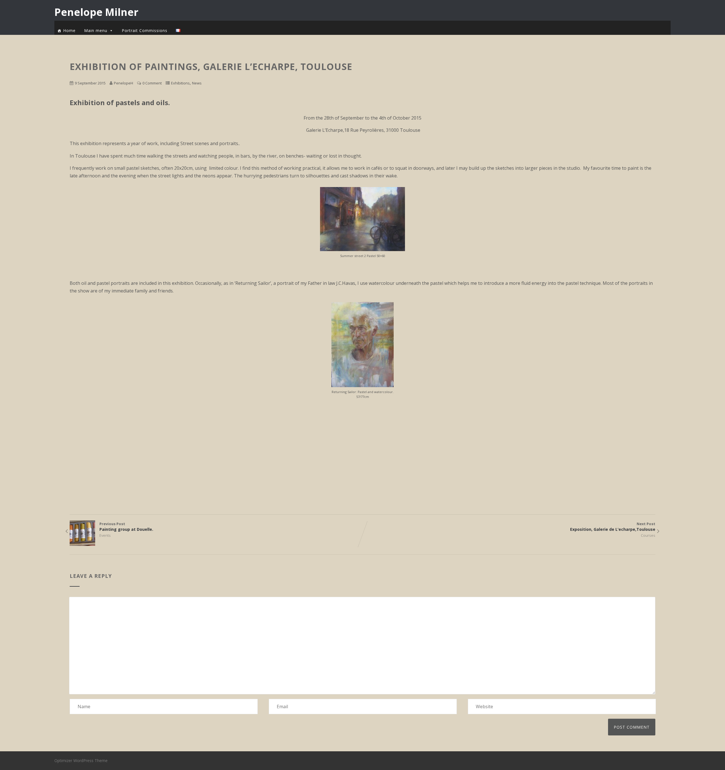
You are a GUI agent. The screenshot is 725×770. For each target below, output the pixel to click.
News (197, 83)
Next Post (612, 526)
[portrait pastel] (362, 385)
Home (69, 30)
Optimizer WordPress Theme (81, 760)
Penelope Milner (96, 12)
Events (105, 535)
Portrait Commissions (144, 30)
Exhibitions (180, 83)
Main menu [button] (95, 30)
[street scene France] (362, 249)
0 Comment (152, 83)
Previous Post (126, 526)
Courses (648, 535)
